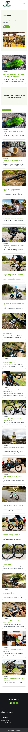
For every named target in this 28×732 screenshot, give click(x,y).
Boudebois (14, 699)
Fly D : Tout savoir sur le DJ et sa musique (13, 218)
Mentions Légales (5, 720)
